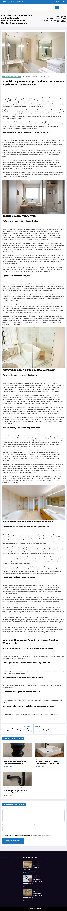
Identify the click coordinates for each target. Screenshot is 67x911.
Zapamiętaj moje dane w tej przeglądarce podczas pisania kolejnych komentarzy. (28, 835)
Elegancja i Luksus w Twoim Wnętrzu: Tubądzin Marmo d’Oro (19, 730)
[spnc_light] (65, 7)
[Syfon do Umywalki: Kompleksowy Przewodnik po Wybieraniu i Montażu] (17, 779)
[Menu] (57, 7)
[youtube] (63, 2)
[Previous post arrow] (2, 729)
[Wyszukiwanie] (62, 7)
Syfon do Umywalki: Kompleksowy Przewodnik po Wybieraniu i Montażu (16, 791)
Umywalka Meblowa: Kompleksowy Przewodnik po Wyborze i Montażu (48, 762)
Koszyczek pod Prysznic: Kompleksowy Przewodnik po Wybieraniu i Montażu (46, 730)
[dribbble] (59, 2)
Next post (38, 726)
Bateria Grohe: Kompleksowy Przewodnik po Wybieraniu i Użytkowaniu (33, 865)
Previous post (28, 726)
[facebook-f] (54, 2)
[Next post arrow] (64, 729)
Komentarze (5, 809)
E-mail (36, 825)
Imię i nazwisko (6, 825)
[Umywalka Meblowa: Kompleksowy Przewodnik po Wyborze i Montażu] (49, 750)
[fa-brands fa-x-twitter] (56, 2)
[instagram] (61, 2)
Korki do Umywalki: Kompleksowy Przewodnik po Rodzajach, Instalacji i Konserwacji (15, 762)
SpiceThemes (37, 908)
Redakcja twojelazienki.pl (31, 76)
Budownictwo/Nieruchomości (11, 76)
